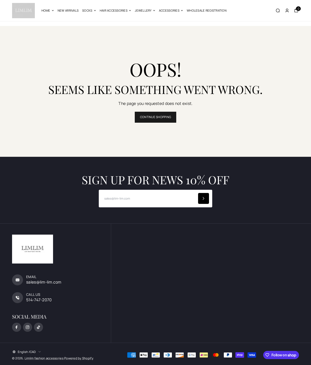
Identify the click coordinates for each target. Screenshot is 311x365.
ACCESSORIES (169, 10)
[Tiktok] (38, 327)
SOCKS (87, 10)
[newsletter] (203, 198)
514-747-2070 (39, 299)
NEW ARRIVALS (68, 10)
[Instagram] (27, 327)
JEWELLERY (143, 10)
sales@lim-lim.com (43, 282)
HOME (45, 10)
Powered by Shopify (78, 358)
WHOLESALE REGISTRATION (207, 10)
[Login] (287, 10)
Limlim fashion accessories (44, 358)
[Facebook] (16, 327)
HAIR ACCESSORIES (113, 10)
